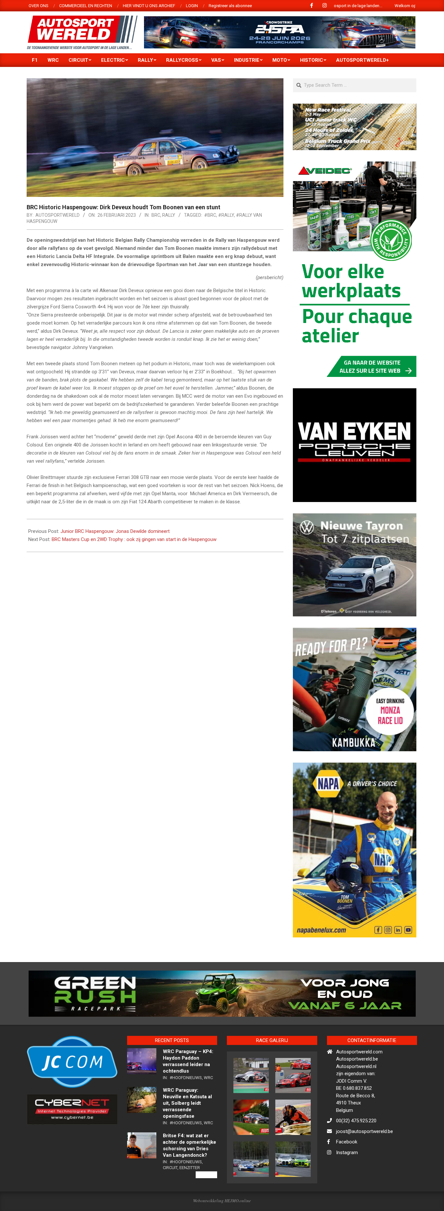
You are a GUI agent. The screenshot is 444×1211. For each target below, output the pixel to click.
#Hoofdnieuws (186, 1105)
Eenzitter (189, 1195)
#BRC (210, 215)
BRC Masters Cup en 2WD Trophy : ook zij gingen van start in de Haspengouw (134, 539)
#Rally (226, 215)
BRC (155, 215)
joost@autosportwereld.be (364, 1159)
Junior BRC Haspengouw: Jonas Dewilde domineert (115, 531)
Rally (168, 215)
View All (206, 1203)
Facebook (346, 1170)
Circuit (170, 1195)
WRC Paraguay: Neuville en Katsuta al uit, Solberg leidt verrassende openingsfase (187, 1131)
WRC (208, 1105)
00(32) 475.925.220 (356, 1149)
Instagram (347, 1180)
